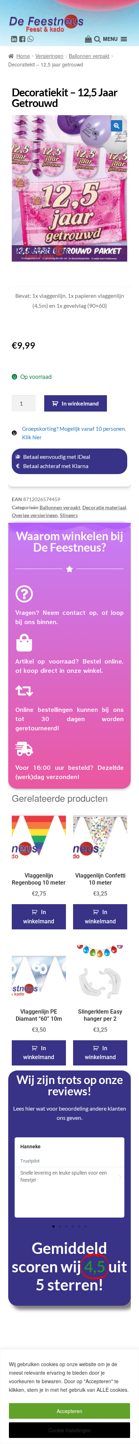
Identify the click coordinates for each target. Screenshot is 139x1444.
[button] (116, 125)
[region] (69, 1396)
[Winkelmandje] (88, 39)
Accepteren (69, 1411)
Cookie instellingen (69, 1430)
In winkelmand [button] (38, 917)
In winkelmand (80, 403)
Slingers (69, 515)
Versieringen (49, 55)
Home (23, 55)
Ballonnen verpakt (89, 55)
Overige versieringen (35, 515)
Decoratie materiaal (104, 507)
